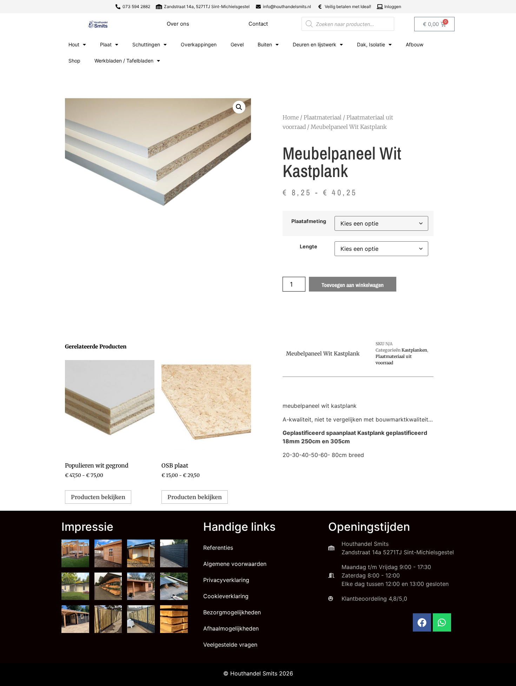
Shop (74, 61)
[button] (239, 107)
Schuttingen (146, 44)
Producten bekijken (98, 497)
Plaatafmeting (308, 221)
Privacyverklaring (226, 579)
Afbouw (414, 44)
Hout (73, 44)
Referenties (218, 547)
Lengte (308, 246)
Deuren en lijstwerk (314, 44)
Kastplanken (414, 350)
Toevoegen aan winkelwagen (353, 285)
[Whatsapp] (442, 622)
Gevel (237, 44)
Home (291, 117)
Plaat (106, 44)
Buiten (265, 44)
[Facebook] (422, 622)
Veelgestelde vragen (230, 644)
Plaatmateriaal (323, 117)
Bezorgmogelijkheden (232, 612)
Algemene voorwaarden (234, 563)
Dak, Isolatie (371, 44)
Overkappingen (199, 44)
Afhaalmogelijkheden (231, 628)
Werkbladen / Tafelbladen (123, 61)
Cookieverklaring (226, 596)
